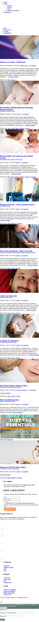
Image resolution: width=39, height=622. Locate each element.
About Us (6, 565)
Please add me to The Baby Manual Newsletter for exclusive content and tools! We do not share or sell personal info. (21, 504)
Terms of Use (7, 594)
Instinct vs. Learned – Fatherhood (12, 62)
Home (5, 2)
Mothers (22, 128)
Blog (9, 80)
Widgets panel (27, 485)
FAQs (9, 9)
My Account (7, 29)
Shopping (10, 439)
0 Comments (32, 65)
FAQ (5, 581)
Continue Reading (13, 77)
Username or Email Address (8, 613)
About (5, 4)
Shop (5, 28)
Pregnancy (33, 177)
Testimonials (7, 12)
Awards (9, 5)
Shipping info (7, 582)
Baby (9, 128)
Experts (9, 7)
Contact (6, 31)
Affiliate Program (9, 567)
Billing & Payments (9, 593)
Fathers (13, 80)
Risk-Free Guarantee (13, 10)
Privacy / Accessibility (10, 589)
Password (3, 616)
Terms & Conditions (9, 591)
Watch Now (3, 608)
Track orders (7, 579)
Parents (27, 128)
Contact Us (7, 577)
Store (5, 569)
